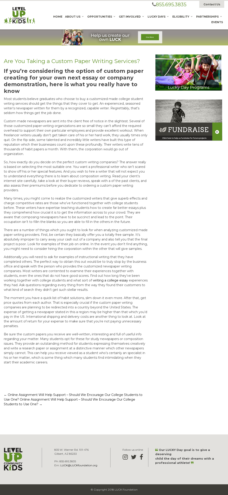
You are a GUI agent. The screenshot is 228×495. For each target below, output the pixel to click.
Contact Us (212, 4)
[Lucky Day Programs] (188, 72)
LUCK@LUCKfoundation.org (78, 465)
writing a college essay (110, 280)
